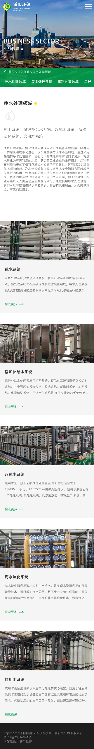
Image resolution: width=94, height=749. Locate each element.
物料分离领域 (68, 81)
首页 (12, 72)
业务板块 (23, 72)
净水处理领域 (15, 81)
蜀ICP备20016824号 (17, 737)
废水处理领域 (41, 81)
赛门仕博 (25, 741)
